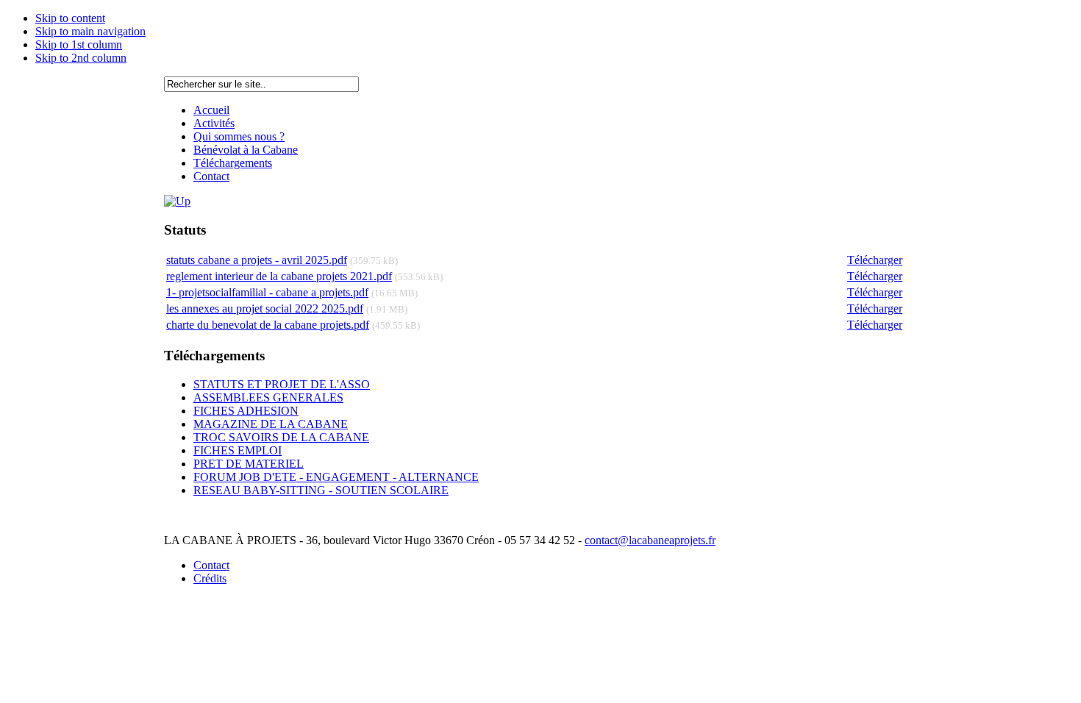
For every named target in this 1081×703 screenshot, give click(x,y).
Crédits (209, 578)
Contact (211, 565)
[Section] (177, 201)
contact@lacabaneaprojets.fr (650, 540)
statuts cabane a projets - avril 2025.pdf (256, 260)
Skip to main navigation (90, 31)
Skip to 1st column (78, 44)
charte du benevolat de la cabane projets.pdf (267, 324)
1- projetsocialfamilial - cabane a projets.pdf (267, 292)
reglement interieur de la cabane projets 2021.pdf (279, 276)
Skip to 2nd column (80, 57)
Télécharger (874, 260)
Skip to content (70, 18)
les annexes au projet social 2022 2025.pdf (264, 308)
